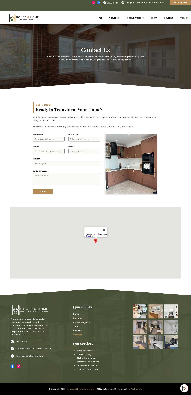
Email (71, 147)
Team (76, 326)
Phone (36, 147)
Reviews (77, 330)
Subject (36, 159)
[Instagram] (93, 2)
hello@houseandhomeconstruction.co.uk (144, 2)
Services (77, 318)
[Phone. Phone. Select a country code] (37, 151)
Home (76, 314)
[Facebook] (98, 2)
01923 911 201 (22, 341)
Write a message (41, 171)
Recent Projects (81, 322)
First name (38, 134)
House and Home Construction (81, 389)
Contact (77, 334)
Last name (73, 134)
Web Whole (136, 389)
